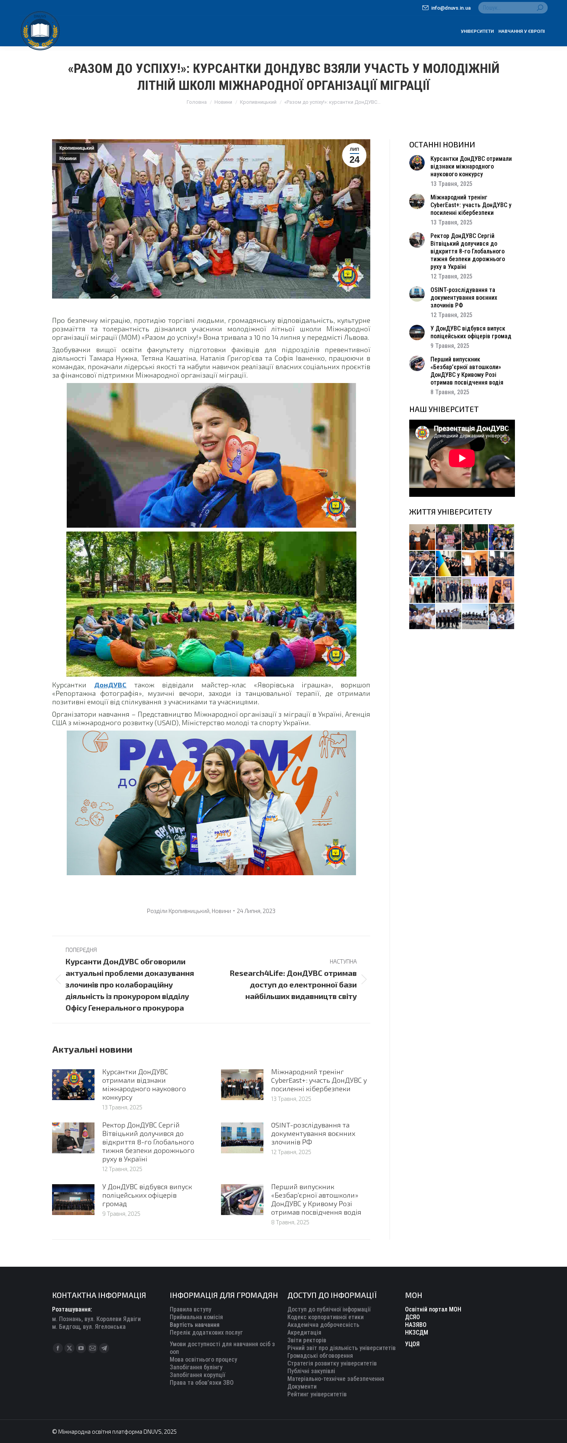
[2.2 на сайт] (502, 564)
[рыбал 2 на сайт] (449, 564)
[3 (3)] (422, 590)
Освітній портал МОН (433, 1309)
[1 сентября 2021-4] (449, 617)
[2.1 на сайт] (475, 564)
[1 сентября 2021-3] (475, 617)
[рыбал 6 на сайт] (449, 537)
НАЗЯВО (416, 1324)
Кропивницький (76, 148)
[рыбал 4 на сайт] (422, 537)
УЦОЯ (412, 1344)
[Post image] (73, 1084)
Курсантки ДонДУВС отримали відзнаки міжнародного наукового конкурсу (144, 1084)
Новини (67, 158)
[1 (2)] (449, 590)
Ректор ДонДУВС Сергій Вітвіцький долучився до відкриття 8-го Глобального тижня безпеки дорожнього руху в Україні (148, 1142)
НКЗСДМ (416, 1332)
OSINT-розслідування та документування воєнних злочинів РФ (313, 1133)
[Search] (540, 8)
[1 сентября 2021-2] (502, 617)
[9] (502, 590)
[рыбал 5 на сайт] (475, 537)
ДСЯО (412, 1317)
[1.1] (475, 590)
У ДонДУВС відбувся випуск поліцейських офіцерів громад (147, 1195)
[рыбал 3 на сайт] (422, 564)
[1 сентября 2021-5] (422, 617)
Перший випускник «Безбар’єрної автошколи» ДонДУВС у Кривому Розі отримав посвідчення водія (316, 1199)
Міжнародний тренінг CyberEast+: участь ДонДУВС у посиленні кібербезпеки (319, 1080)
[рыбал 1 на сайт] (502, 537)
